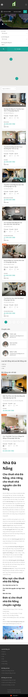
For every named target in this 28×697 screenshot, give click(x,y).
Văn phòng (4, 661)
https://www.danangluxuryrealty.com (16, 621)
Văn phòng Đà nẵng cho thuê (8, 680)
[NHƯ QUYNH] (5, 346)
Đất (3, 658)
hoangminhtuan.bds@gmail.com (17, 353)
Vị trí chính (3, 31)
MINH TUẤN (13, 352)
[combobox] (14, 33)
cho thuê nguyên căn (9, 529)
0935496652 (13, 344)
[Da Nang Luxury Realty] (14, 7)
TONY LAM (13, 334)
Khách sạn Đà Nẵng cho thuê (8, 682)
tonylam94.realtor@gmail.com (17, 335)
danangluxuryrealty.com (8, 568)
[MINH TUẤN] (5, 355)
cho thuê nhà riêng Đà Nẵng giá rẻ (16, 546)
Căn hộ (3, 366)
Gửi (25, 11)
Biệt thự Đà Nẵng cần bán (8, 670)
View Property (14, 104)
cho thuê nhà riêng (18, 523)
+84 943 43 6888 (7, 11)
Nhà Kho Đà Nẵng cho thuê (8, 684)
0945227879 (13, 355)
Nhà (3, 368)
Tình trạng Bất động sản (6, 42)
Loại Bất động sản (5, 36)
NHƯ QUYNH (13, 343)
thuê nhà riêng (9, 501)
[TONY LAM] (5, 338)
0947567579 (13, 337)
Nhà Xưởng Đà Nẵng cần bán (8, 673)
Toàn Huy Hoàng (17, 692)
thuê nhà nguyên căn (16, 539)
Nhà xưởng (4, 663)
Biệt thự (4, 364)
